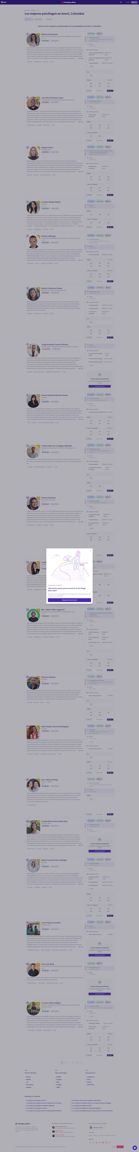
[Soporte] (135, 1148)
